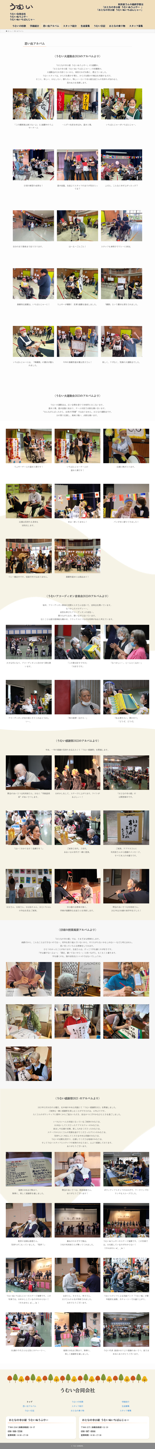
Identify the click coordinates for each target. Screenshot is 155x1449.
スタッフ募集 (125, 1411)
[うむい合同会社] (21, 6)
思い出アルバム (29, 1406)
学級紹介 (125, 1402)
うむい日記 (29, 1411)
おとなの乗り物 (77, 1411)
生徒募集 (125, 1406)
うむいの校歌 (77, 1402)
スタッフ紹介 (77, 1406)
